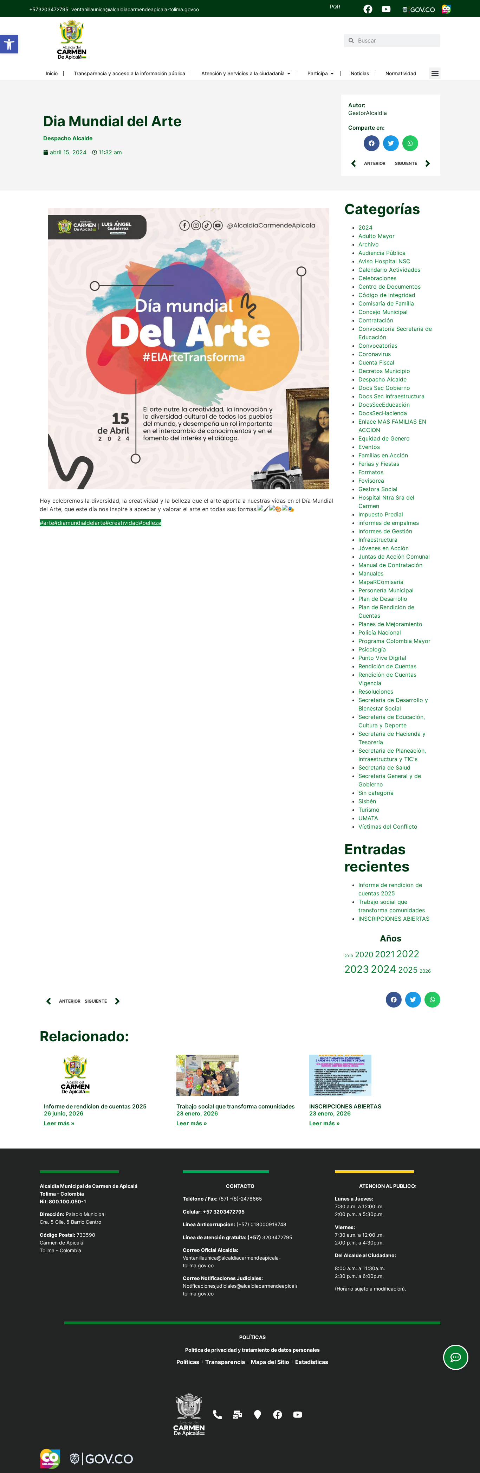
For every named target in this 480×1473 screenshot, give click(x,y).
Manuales (370, 573)
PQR (335, 6)
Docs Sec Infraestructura (391, 396)
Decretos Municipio (384, 370)
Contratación (375, 320)
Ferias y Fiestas (378, 463)
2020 (364, 954)
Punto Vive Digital (382, 657)
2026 (425, 971)
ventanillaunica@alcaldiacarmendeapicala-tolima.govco (135, 9)
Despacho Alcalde (68, 138)
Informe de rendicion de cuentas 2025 (95, 1106)
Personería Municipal (386, 590)
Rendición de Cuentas (387, 666)
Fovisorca (371, 480)
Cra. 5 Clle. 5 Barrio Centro (70, 1222)
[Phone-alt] (217, 1415)
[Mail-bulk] (237, 1415)
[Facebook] (368, 9)
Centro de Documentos (389, 286)
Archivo (368, 244)
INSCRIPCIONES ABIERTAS (393, 918)
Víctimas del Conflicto (387, 826)
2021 (385, 954)
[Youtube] (386, 9)
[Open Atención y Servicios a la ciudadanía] (288, 73)
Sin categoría (376, 792)
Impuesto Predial (380, 514)
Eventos (369, 446)
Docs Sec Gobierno (384, 387)
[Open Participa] (332, 73)
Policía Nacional (379, 632)
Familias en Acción (383, 455)
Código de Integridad (386, 294)
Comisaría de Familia (386, 303)
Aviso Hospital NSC (384, 261)
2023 (356, 969)
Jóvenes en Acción (383, 548)
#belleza (150, 522)
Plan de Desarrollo (382, 598)
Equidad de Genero (384, 438)
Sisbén (367, 801)
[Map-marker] (257, 1415)
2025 (408, 970)
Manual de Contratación (390, 564)
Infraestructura (377, 539)
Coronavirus (374, 354)
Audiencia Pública (382, 252)
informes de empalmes (388, 522)
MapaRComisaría (380, 581)
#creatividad (122, 522)
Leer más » (59, 1123)
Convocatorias (377, 345)
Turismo (369, 809)
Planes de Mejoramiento (390, 624)
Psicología (372, 649)
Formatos (370, 472)
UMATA (368, 818)
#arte (47, 522)
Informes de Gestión (385, 531)
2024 (365, 227)
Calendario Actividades (389, 269)
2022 (407, 954)
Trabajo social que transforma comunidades (235, 1106)
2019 (348, 956)
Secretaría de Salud (384, 767)
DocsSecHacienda (382, 413)
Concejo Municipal (383, 311)
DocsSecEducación (384, 404)
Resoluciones (375, 691)
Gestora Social (377, 489)
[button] (9, 44)
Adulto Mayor (376, 235)
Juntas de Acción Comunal (394, 556)
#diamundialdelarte (79, 522)
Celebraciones (377, 278)
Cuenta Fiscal (376, 362)
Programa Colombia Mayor (394, 640)
